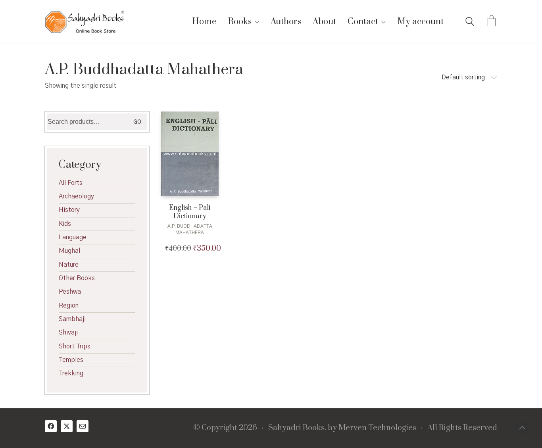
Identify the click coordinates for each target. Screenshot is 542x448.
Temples (71, 360)
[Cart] (491, 22)
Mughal (69, 251)
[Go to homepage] (84, 22)
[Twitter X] (67, 426)
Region (69, 305)
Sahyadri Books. (297, 428)
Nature (69, 264)
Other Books (77, 278)
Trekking (71, 373)
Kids (65, 224)
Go (137, 122)
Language (72, 237)
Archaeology (76, 196)
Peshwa (70, 291)
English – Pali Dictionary (189, 212)
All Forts (71, 183)
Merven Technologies (377, 428)
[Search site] (469, 22)
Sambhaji (72, 319)
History (69, 210)
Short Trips (74, 346)
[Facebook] (51, 426)
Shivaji (68, 332)
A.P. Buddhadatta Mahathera (189, 229)
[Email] (82, 426)
